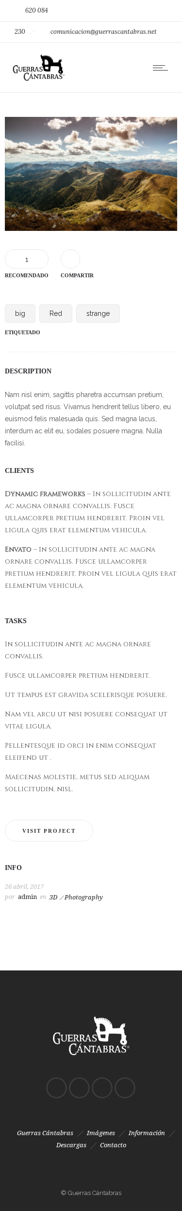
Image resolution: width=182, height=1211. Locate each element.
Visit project (49, 831)
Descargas (71, 1145)
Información (147, 1133)
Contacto (113, 1145)
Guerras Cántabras (45, 1133)
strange (98, 313)
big (20, 313)
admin (27, 896)
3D (53, 897)
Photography (84, 897)
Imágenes (101, 1133)
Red (56, 313)
